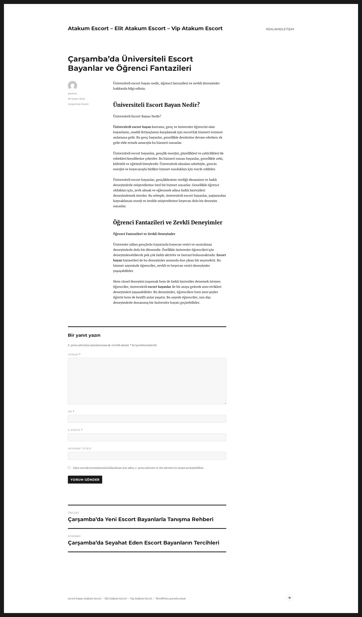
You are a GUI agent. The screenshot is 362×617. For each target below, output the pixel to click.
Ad (71, 411)
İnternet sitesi (79, 448)
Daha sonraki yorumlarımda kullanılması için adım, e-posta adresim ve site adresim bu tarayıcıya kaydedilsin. (138, 468)
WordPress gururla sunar (171, 598)
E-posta (75, 430)
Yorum (74, 354)
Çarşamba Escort (78, 104)
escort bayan (75, 598)
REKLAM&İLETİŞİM (280, 29)
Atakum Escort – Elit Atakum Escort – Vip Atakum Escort (145, 28)
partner (72, 93)
